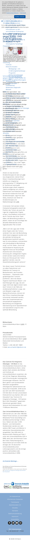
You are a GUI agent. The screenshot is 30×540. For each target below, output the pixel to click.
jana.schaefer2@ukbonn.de (17, 347)
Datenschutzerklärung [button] (12, 13)
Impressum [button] (23, 13)
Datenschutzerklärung (15, 513)
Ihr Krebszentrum (15, 496)
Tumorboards (15, 502)
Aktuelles (15, 508)
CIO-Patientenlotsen (15, 529)
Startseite (15, 510)
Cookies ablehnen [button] (8, 16)
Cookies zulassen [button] (20, 16)
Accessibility (15, 519)
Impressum (15, 516)
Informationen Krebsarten (15, 499)
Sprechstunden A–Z (15, 505)
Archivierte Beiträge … (10, 461)
